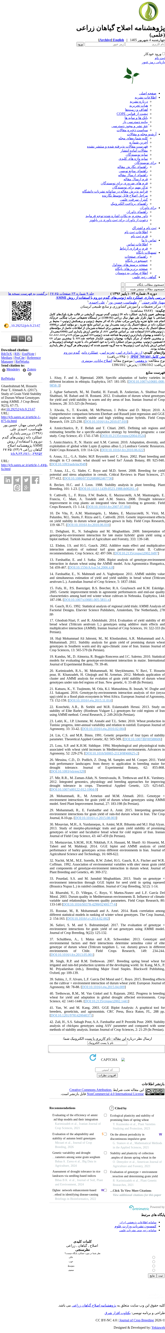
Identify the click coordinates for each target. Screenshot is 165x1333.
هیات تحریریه (138, 105)
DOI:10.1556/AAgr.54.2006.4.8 (91, 567)
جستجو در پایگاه (136, 260)
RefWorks (22, 361)
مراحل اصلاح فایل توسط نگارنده (125, 195)
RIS (17, 354)
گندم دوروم (72, 352)
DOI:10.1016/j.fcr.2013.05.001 (72, 955)
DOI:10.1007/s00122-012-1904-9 (74, 789)
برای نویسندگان (145, 163)
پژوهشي (141, 361)
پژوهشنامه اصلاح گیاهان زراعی (94, 1305)
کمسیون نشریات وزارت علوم (135, 1226)
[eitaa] (17, 487)
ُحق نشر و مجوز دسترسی (130, 126)
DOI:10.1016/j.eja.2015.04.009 (103, 987)
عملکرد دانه (90, 352)
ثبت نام (160, 58)
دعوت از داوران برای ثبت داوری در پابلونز (118, 220)
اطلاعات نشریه (145, 97)
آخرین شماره (138, 142)
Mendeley (13, 369)
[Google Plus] (26, 487)
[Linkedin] (8, 480)
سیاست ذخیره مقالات (132, 130)
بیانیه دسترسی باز (135, 122)
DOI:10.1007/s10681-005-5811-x (87, 600)
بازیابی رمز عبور (153, 62)
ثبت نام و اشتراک (144, 228)
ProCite (19, 357)
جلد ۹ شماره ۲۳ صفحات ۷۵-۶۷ (72, 293)
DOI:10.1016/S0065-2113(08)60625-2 (111, 753)
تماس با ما (149, 240)
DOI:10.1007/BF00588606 (142, 739)
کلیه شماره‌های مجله (133, 138)
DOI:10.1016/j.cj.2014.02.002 (87, 918)
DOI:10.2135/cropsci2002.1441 (106, 1001)
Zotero (31, 369)
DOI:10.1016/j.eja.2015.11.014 (90, 700)
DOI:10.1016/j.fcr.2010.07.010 (106, 421)
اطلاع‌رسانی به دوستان (131, 273)
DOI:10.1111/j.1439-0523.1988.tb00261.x (108, 489)
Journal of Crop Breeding (136, 1320)
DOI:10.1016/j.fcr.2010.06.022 (122, 450)
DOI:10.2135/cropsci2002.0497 (136, 553)
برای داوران (148, 208)
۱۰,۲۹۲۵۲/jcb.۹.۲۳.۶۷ (26, 453)
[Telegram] (17, 480)
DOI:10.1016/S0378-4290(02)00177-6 (89, 904)
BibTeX (6, 354)
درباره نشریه (139, 101)
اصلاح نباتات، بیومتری (96, 361)
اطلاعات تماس (137, 244)
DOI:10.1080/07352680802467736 (88, 478)
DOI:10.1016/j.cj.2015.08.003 (95, 818)
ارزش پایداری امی (129, 352)
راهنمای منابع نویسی (133, 171)
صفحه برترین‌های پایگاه (131, 269)
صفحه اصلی (147, 93)
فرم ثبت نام (139, 236)
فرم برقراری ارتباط (134, 248)
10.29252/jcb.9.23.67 (20, 409)
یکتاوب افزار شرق (118, 1313)
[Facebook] (35, 480)
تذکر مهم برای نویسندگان (130, 187)
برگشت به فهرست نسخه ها (27, 293)
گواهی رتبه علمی (144, 277)
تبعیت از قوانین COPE (132, 114)
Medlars (6, 357)
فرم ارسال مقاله (136, 179)
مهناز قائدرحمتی (153, 302)
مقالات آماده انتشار (134, 150)
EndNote (28, 354)
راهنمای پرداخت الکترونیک (129, 203)
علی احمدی (97, 302)
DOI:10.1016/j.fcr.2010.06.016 (88, 525)
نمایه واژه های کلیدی (133, 158)
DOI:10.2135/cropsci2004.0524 (123, 436)
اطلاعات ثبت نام (136, 232)
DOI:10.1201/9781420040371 (71, 1015)
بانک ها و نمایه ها (136, 118)
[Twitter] (26, 480)
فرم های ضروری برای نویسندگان (124, 183)
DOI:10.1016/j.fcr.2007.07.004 (108, 507)
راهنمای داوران (137, 212)
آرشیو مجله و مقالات (141, 134)
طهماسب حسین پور (122, 302)
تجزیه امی (107, 352)
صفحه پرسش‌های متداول (130, 265)
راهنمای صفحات (136, 256)
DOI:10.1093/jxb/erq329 (67, 771)
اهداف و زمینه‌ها (136, 109)
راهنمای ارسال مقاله (133, 175)
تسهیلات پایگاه (146, 252)
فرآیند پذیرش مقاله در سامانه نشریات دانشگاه (115, 191)
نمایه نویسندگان (137, 154)
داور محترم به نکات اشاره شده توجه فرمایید (117, 216)
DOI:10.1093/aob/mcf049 (68, 464)
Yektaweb (158, 1327)
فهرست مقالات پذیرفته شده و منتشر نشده (117, 146)
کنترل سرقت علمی (134, 199)
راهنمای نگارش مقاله (132, 167)
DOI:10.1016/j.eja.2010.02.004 (103, 729)
